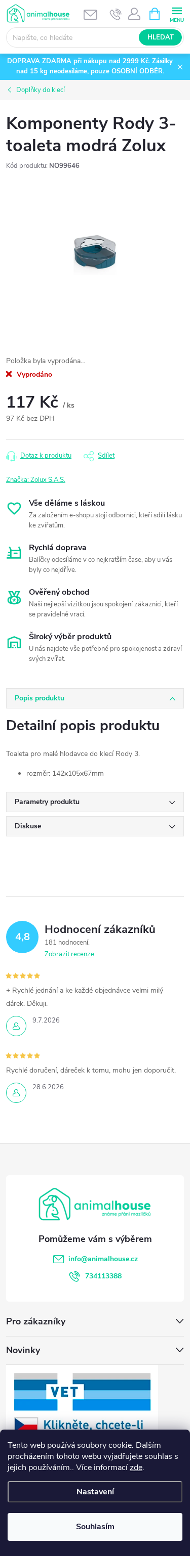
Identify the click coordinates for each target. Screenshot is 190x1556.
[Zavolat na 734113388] (115, 14)
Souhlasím (95, 1526)
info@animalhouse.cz (103, 1259)
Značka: (35, 479)
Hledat (160, 37)
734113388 (103, 1276)
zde (136, 1467)
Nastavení (95, 1491)
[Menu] (176, 13)
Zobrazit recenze (69, 954)
